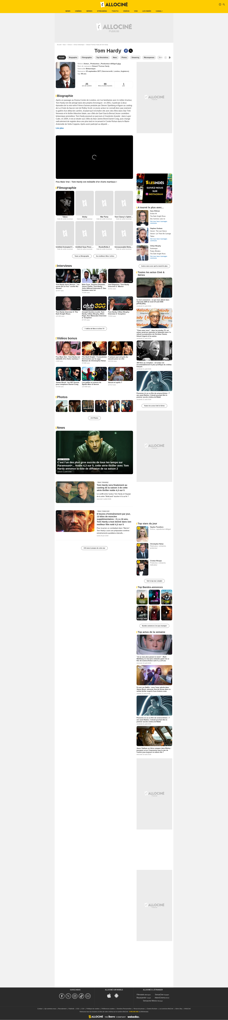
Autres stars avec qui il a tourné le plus (154, 266)
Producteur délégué (109, 64)
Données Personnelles (124, 1009)
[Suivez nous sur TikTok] (82, 996)
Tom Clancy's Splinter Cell (124, 217)
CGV (82, 1009)
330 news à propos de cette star (94, 548)
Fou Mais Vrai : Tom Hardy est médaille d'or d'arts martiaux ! (68, 358)
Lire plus (60, 128)
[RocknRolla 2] (104, 233)
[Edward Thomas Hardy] (65, 75)
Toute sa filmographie (82, 256)
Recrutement (62, 1009)
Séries (89, 11)
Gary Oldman (155, 211)
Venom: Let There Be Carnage (160, 234)
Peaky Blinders (155, 251)
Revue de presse (139, 1009)
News (67, 11)
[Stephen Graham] (142, 235)
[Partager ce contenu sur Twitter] (131, 51)
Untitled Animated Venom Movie (65, 247)
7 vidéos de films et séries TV (94, 328)
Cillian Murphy (155, 246)
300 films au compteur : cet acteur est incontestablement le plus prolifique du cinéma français (154, 365)
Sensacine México (150, 1001)
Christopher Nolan (157, 544)
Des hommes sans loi (157, 219)
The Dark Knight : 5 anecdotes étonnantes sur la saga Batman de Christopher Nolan (94, 359)
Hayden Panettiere (156, 527)
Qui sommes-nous (50, 1009)
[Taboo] (65, 203)
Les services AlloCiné (166, 1009)
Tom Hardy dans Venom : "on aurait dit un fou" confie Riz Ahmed (67, 286)
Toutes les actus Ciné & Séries (154, 406)
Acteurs (70, 44)
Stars (64, 44)
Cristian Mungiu (156, 561)
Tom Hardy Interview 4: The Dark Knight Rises (67, 313)
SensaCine (159, 995)
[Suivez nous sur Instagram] (75, 996)
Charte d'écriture (152, 1009)
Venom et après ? (115, 382)
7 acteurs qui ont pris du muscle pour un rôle (118, 358)
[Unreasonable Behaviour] (124, 233)
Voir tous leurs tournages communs (158, 222)
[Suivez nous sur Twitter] (69, 996)
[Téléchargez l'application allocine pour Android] (117, 995)
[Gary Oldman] (142, 218)
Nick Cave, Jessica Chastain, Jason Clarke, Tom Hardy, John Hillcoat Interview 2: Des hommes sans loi (94, 287)
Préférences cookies (108, 1009)
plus (119, 64)
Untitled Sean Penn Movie (84, 247)
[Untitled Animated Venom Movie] (65, 233)
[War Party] (104, 203)
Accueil (59, 44)
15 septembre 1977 (94, 71)
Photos (62, 397)
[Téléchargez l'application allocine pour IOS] (110, 995)
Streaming (102, 11)
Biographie (65, 96)
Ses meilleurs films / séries (105, 256)
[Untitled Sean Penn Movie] (84, 233)
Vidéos (126, 11)
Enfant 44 (153, 213)
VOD (136, 11)
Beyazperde (141, 998)
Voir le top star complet (154, 581)
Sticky (84, 217)
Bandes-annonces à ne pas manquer (154, 626)
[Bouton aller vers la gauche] (165, 57)
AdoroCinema (160, 998)
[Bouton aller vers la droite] (169, 57)
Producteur (95, 64)
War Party (104, 217)
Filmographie (66, 188)
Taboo (65, 217)
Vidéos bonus (67, 338)
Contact (39, 1009)
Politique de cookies (93, 1009)
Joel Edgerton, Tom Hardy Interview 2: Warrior (118, 285)
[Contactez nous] (88, 996)
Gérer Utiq (178, 1009)
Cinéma (78, 11)
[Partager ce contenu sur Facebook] (126, 51)
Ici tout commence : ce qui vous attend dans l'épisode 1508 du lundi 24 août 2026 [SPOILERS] (153, 302)
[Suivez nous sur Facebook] (62, 996)
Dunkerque (153, 248)
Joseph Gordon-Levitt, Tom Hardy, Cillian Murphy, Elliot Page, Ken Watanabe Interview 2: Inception (94, 315)
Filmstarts (140, 995)
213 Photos (94, 418)
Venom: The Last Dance (158, 231)
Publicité (71, 1009)
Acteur (86, 64)
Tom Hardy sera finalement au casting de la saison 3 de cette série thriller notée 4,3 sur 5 (112, 487)
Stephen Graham (156, 228)
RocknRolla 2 (104, 247)
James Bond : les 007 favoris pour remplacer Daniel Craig (67, 383)
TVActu (115, 11)
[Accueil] (114, 4)
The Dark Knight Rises (158, 216)
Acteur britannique (79, 44)
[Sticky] (84, 203)
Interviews (64, 266)
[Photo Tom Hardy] (62, 406)
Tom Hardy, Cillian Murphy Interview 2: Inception (118, 313)
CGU (77, 1009)
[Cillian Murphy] (142, 253)
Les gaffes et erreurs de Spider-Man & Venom (91, 383)
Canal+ (159, 11)
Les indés (146, 11)
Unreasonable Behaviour (124, 247)
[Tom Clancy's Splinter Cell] (124, 203)
